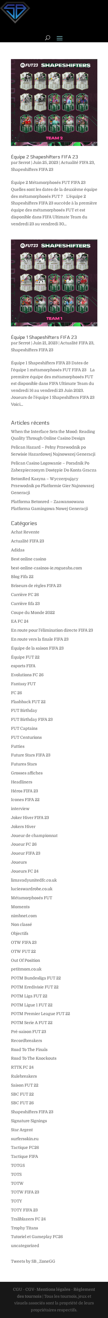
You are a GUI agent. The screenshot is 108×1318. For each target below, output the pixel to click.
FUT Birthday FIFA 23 (32, 719)
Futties (17, 746)
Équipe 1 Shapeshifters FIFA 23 (44, 337)
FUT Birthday (24, 710)
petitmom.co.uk (26, 969)
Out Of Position (25, 960)
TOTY (16, 1201)
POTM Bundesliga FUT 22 (36, 978)
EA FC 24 (20, 621)
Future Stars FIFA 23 (30, 755)
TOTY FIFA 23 (24, 1210)
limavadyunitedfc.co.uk (34, 880)
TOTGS (18, 1165)
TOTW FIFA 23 (25, 1192)
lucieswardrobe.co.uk (31, 888)
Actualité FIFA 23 (77, 162)
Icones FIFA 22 (25, 799)
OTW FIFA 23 (24, 942)
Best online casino (28, 559)
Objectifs (19, 933)
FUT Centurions (26, 737)
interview (20, 808)
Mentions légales (53, 1289)
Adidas (17, 550)
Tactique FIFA (24, 1156)
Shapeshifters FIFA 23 (32, 169)
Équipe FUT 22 (25, 657)
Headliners (21, 782)
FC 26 (16, 692)
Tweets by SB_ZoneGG (33, 1261)
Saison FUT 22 (24, 1085)
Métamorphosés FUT (31, 897)
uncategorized (25, 1245)
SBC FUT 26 (22, 1103)
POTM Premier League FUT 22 (40, 1013)
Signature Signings (29, 1120)
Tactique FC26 (25, 1147)
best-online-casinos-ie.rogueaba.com (46, 568)
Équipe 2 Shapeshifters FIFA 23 (44, 157)
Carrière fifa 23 (25, 603)
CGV (29, 1289)
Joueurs (19, 862)
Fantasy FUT (23, 683)
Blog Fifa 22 (22, 576)
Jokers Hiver (23, 826)
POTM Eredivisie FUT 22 (34, 987)
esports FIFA (23, 665)
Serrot (24, 162)
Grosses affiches (27, 773)
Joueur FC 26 (24, 844)
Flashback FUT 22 (28, 701)
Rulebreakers (24, 1076)
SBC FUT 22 (22, 1094)
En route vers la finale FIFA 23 (40, 639)
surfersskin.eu (25, 1138)
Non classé (21, 924)
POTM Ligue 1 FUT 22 (31, 1005)
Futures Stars (24, 764)
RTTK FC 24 (22, 1067)
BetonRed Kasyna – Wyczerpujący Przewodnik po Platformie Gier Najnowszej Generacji (52, 485)
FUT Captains (24, 728)
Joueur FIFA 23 (25, 853)
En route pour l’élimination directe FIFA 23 (52, 630)
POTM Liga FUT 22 (29, 996)
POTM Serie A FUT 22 (31, 1022)
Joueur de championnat (34, 835)
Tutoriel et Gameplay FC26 (37, 1236)
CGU (17, 1289)
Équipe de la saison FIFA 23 (37, 648)
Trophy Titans (24, 1228)
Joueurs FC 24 (25, 871)
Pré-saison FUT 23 (28, 1031)
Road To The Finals (29, 1049)
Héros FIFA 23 (24, 791)
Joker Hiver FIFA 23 (30, 817)
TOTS (16, 1174)
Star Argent (22, 1129)
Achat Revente (25, 532)
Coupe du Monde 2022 (33, 612)
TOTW (17, 1183)
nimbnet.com (24, 915)
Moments (20, 906)
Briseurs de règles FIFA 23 (36, 585)
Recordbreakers (26, 1040)
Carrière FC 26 (25, 594)
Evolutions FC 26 (27, 674)
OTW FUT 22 (23, 951)
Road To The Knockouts (33, 1058)
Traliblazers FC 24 (28, 1219)
